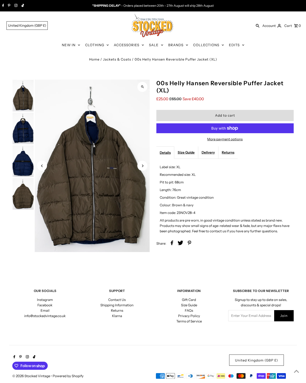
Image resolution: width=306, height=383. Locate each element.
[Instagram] (15, 5)
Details (165, 152)
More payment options (225, 139)
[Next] (142, 166)
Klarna (117, 316)
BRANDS (175, 45)
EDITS (234, 45)
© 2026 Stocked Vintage (31, 376)
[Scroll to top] (296, 371)
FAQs (189, 310)
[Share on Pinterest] (189, 244)
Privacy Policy (189, 316)
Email (45, 310)
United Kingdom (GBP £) (27, 25)
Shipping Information (117, 305)
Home (94, 59)
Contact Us (117, 300)
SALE (154, 45)
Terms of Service (189, 321)
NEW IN (68, 45)
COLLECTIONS (206, 45)
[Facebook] (2, 5)
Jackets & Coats (117, 59)
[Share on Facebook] (172, 244)
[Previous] (42, 166)
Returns (228, 152)
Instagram (45, 300)
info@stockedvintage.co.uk (45, 316)
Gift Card (189, 300)
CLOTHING (94, 45)
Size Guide (186, 152)
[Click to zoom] (142, 87)
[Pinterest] (8, 5)
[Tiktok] (22, 5)
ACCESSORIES (126, 45)
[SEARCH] (258, 25)
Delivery (208, 152)
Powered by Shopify (68, 376)
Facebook (44, 305)
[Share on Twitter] (180, 244)
